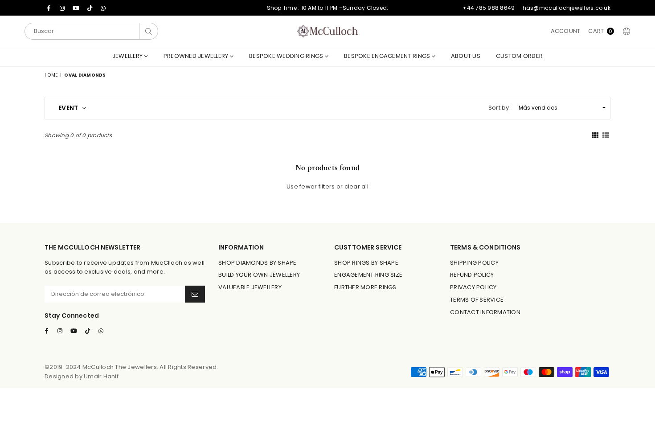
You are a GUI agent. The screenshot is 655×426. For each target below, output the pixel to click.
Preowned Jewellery (197, 56)
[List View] (605, 135)
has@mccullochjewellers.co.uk (566, 8)
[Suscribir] (195, 294)
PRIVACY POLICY (473, 287)
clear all (356, 186)
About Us (465, 56)
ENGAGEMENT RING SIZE (368, 274)
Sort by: (499, 107)
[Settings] (624, 31)
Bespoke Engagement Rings (388, 56)
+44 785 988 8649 (489, 8)
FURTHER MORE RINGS (365, 287)
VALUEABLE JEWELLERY (250, 287)
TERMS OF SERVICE (477, 299)
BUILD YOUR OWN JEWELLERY (259, 274)
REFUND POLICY (472, 274)
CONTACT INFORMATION (485, 312)
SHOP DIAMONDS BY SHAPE (257, 262)
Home (51, 75)
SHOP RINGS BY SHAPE (366, 262)
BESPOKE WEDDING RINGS (287, 56)
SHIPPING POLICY (474, 262)
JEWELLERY (128, 56)
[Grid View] (595, 135)
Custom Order (519, 56)
